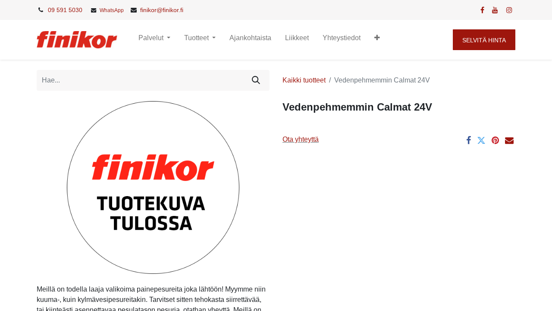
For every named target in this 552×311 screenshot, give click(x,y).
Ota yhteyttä (300, 139)
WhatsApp (112, 10)
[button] (377, 40)
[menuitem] (250, 40)
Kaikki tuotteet (304, 80)
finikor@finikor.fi (161, 9)
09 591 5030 (65, 9)
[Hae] (256, 80)
